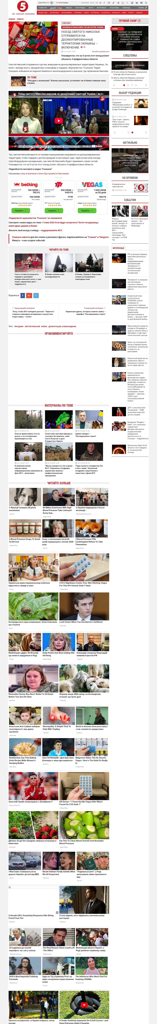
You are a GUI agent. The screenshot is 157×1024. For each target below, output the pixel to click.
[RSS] (146, 3)
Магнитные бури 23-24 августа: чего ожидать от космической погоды (137, 448)
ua (97, 2)
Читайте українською (100, 50)
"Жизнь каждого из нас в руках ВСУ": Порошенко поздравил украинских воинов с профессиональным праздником (58, 471)
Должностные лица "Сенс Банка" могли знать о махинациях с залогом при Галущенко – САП (131, 80)
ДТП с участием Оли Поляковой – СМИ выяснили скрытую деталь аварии (136, 411)
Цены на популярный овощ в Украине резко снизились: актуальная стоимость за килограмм (138, 347)
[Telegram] (118, 3)
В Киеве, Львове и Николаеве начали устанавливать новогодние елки (88, 276)
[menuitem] (43, 8)
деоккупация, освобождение (62, 326)
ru (100, 2)
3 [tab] (132, 85)
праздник (18, 326)
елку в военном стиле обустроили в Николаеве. (44, 173)
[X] (127, 3)
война (44, 326)
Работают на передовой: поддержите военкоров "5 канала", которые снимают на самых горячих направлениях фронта (121, 109)
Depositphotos (52, 52)
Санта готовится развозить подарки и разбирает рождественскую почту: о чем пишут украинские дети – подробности (28, 279)
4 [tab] (136, 85)
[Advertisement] (59, 196)
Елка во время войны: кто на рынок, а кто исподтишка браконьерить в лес (27, 436)
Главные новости (21, 237)
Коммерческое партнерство (118, 185)
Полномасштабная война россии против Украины (83, 27)
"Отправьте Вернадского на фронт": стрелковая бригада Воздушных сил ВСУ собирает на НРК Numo (121, 125)
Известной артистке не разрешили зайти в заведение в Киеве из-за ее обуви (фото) (138, 361)
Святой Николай (32, 326)
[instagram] (108, 3)
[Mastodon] (132, 3)
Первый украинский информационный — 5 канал (22, 8)
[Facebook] (104, 3)
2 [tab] (139, 50)
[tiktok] (113, 3)
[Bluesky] (136, 3)
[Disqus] (59, 371)
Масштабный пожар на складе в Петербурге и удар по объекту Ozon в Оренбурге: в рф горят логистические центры (138, 330)
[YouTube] (141, 3)
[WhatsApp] (122, 3)
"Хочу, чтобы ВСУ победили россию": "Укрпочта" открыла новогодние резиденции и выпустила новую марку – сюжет (33, 314)
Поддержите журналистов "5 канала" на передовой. (35, 218)
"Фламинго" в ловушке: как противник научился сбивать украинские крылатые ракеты (138, 284)
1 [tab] (121, 50)
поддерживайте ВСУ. (51, 230)
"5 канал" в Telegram (98, 237)
